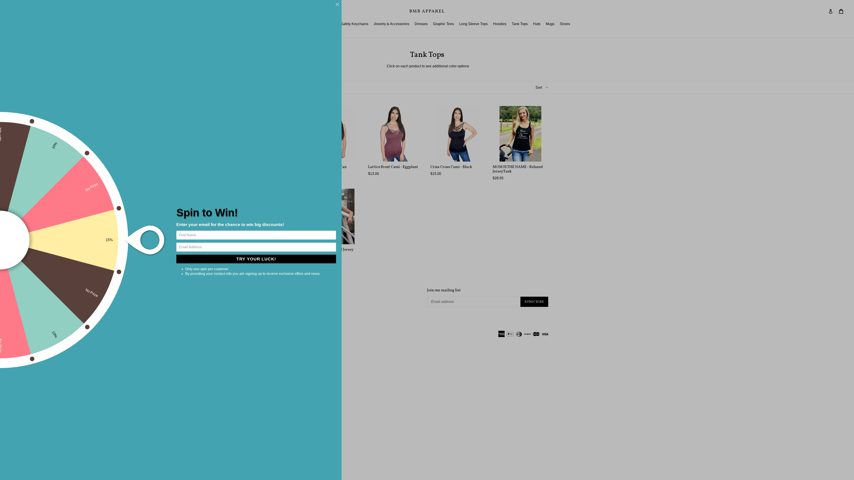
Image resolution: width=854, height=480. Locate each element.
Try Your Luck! (256, 259)
